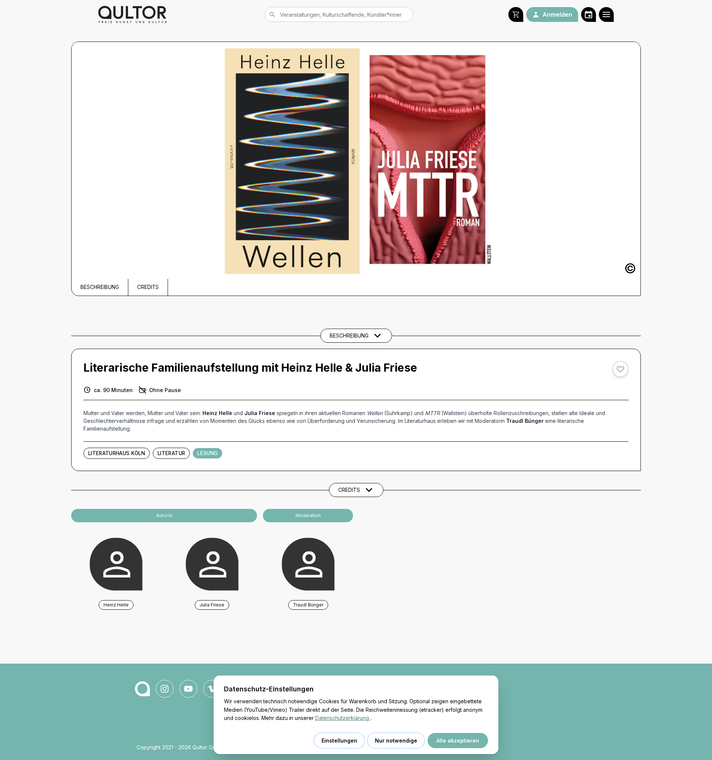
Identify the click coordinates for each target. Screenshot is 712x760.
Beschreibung (99, 287)
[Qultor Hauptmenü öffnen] (606, 14)
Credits (148, 287)
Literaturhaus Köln (116, 453)
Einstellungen (339, 740)
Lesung (207, 453)
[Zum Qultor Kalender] (588, 14)
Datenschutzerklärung (342, 718)
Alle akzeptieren (457, 740)
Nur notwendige (396, 740)
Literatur (171, 453)
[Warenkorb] (515, 14)
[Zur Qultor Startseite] (132, 14)
